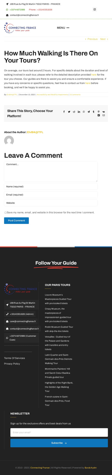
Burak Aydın (91, 468)
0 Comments (75, 95)
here (93, 74)
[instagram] (94, 9)
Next (102, 39)
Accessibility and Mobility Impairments (52, 95)
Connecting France (40, 468)
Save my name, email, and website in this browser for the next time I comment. (51, 212)
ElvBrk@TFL (12, 95)
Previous (93, 39)
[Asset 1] (20, 23)
